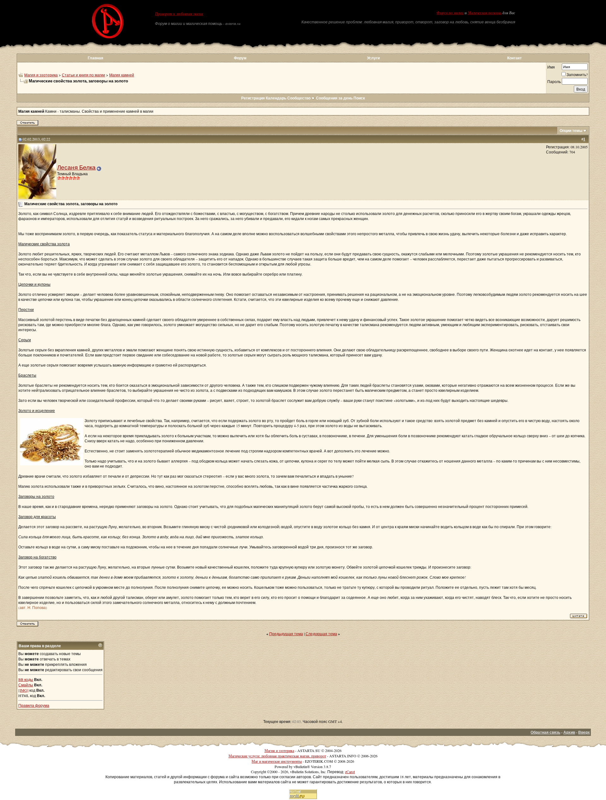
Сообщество (299, 98)
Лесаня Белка (76, 167)
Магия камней (121, 74)
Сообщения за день (334, 98)
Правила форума (33, 705)
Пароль (554, 81)
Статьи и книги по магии (83, 74)
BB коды (25, 679)
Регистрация (253, 98)
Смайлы (25, 684)
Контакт (514, 58)
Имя (551, 66)
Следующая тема (321, 633)
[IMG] (23, 690)
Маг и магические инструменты (277, 761)
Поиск (359, 98)
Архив (569, 732)
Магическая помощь (485, 13)
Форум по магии (450, 13)
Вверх (584, 732)
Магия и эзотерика (41, 74)
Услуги (373, 58)
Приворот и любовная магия (179, 14)
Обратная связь (545, 732)
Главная (95, 58)
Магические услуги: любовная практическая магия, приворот (277, 755)
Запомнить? (577, 74)
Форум (240, 58)
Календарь (276, 98)
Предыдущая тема (286, 633)
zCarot (350, 771)
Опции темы (571, 130)
